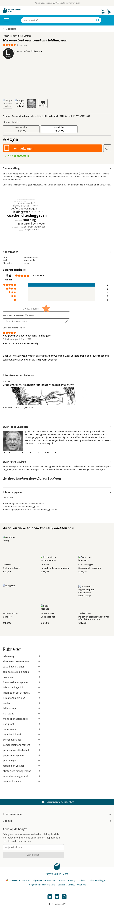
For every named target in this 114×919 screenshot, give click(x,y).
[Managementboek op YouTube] (57, 896)
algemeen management (16, 661)
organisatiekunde (12, 734)
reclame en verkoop (13, 765)
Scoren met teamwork (89, 568)
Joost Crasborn (10, 36)
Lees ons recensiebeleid (14, 328)
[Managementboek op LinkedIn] (50, 896)
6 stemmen (22, 45)
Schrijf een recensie (16, 321)
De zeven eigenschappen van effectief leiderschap (93, 618)
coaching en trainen (14, 666)
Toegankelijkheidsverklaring (41, 885)
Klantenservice (12, 814)
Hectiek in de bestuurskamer (55, 568)
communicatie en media (16, 671)
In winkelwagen (22, 148)
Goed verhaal (48, 617)
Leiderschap (10, 29)
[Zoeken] (98, 20)
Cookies (81, 880)
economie (8, 677)
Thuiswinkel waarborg (20, 880)
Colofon (61, 880)
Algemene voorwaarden (44, 880)
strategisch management (17, 771)
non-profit (8, 724)
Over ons (81, 885)
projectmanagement (14, 755)
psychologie (9, 760)
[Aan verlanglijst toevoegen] (107, 148)
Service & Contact (66, 885)
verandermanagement (15, 776)
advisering (8, 656)
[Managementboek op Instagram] (64, 896)
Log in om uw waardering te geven (18, 315)
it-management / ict (14, 698)
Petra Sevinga (24, 36)
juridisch (7, 703)
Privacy (71, 880)
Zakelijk (7, 821)
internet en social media (16, 692)
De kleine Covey (11, 568)
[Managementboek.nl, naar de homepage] (12, 12)
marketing (8, 713)
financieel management (16, 682)
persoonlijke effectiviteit (16, 750)
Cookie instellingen (97, 880)
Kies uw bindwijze (11, 122)
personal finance (12, 739)
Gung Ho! (7, 617)
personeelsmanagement (16, 745)
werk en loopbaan (12, 781)
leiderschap (9, 708)
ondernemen (10, 729)
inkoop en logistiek (13, 687)
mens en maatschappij (15, 718)
